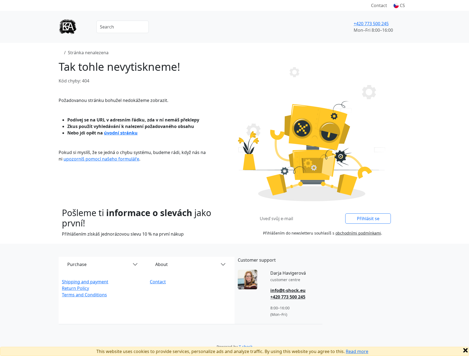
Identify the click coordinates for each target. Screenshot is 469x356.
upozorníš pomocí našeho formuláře (101, 159)
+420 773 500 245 (371, 24)
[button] (399, 5)
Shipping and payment (85, 282)
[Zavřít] (465, 350)
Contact (379, 5)
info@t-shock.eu (288, 290)
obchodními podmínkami (358, 233)
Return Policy (75, 288)
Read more (357, 351)
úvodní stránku (121, 133)
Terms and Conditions (84, 295)
